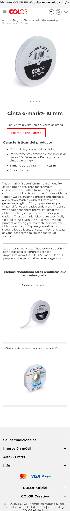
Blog (16, 20)
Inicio (5, 20)
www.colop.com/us (56, 2)
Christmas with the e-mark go (41, 20)
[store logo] (18, 12)
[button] (30, 101)
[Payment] (35, 476)
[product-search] (59, 12)
